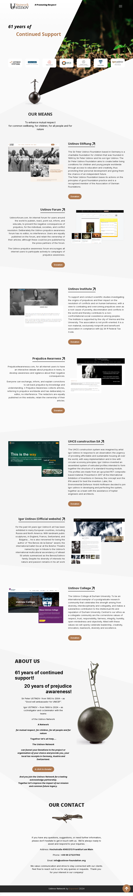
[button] (120, 6)
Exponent (74, 888)
